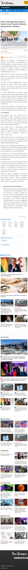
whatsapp (18, 558)
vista (2, 339)
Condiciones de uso (4, 568)
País (19, 10)
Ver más (2, 257)
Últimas (9, 10)
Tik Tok (23, 558)
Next (27, 10)
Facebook (15, 558)
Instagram (20, 558)
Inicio (3, 10)
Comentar (21, 56)
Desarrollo (7, 13)
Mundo (14, 10)
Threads (25, 558)
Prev (0, 10)
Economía (24, 10)
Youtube (22, 558)
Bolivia (4, 240)
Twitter (16, 558)
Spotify (27, 558)
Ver (3, 13)
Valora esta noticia (6, 219)
